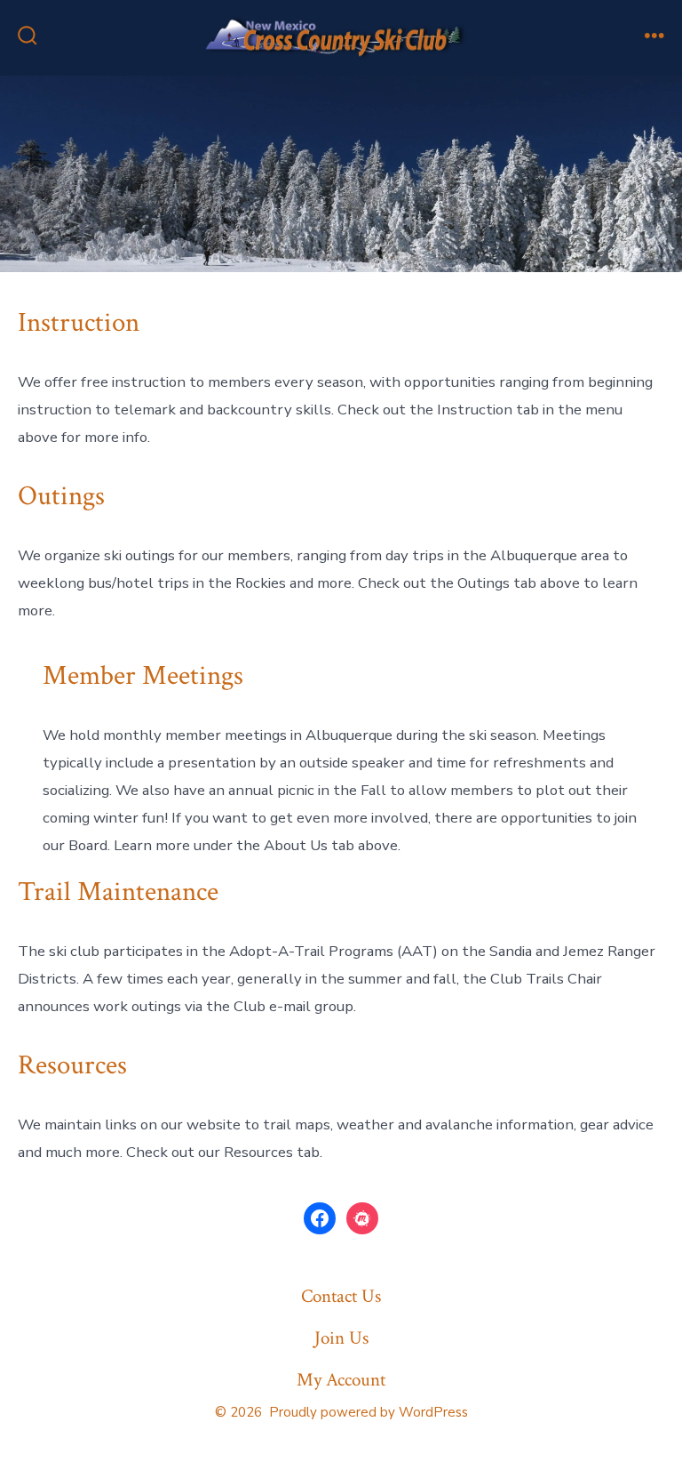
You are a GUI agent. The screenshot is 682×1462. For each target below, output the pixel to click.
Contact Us (341, 1296)
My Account (341, 1380)
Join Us (341, 1338)
